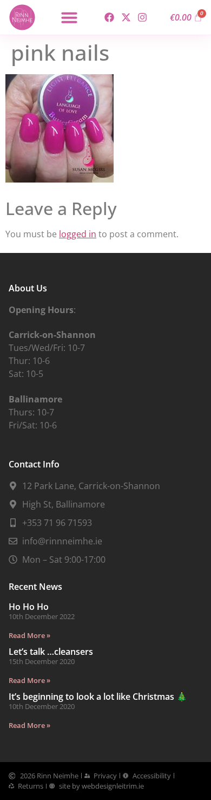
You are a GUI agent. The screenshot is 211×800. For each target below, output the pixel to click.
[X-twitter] (126, 17)
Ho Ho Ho (29, 607)
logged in (77, 234)
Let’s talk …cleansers (51, 652)
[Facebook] (109, 17)
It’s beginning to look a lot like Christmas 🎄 (98, 697)
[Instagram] (142, 17)
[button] (69, 17)
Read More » (29, 635)
